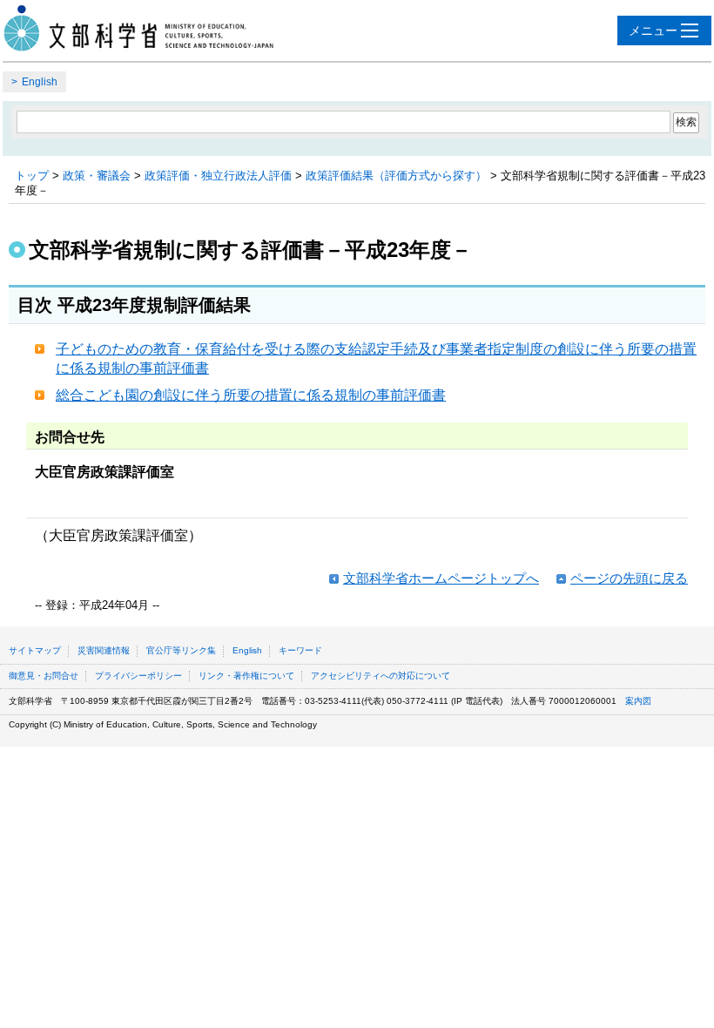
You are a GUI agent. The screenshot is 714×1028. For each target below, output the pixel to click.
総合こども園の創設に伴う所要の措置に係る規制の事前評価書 (251, 395)
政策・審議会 (97, 175)
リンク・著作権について (246, 675)
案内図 (638, 701)
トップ (32, 175)
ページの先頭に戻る (629, 578)
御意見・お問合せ (43, 675)
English (39, 82)
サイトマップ (35, 650)
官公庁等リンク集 (181, 650)
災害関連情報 (103, 650)
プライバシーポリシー (138, 675)
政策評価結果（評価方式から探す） (396, 175)
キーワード (300, 650)
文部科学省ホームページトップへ (441, 578)
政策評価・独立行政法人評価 (218, 175)
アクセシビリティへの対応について (380, 675)
